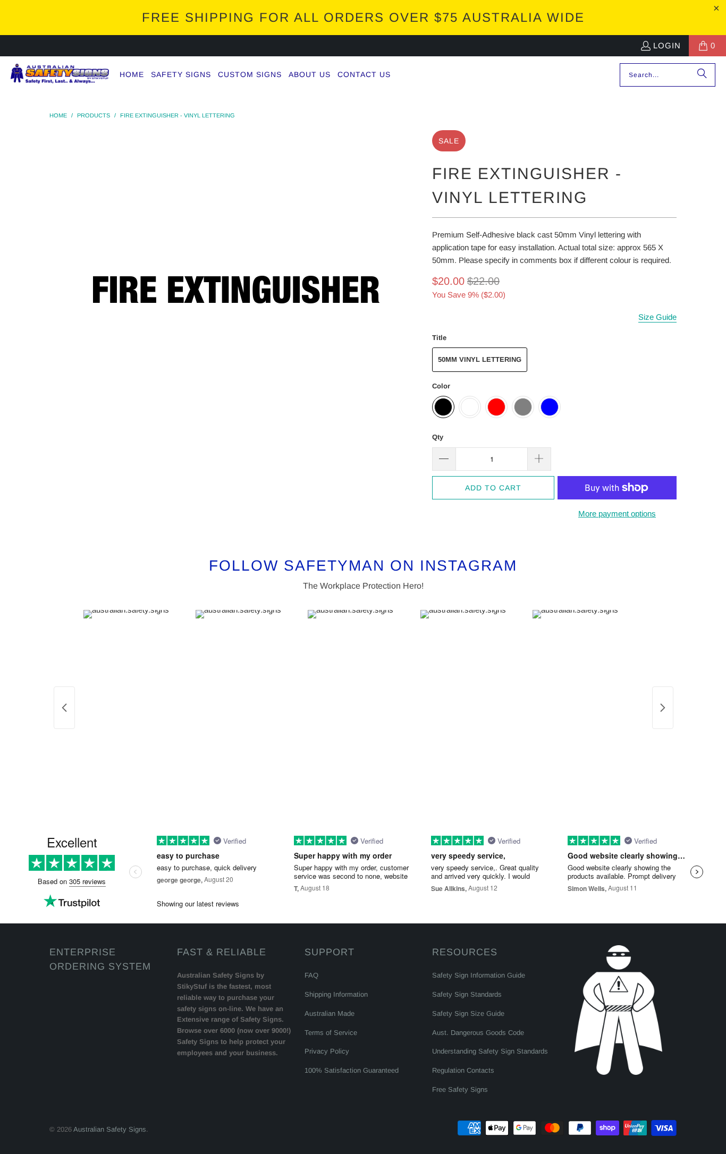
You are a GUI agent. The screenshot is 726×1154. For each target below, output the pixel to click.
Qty (437, 437)
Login (667, 45)
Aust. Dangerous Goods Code (478, 1033)
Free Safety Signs (460, 1089)
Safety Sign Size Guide (468, 1013)
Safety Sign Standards (467, 994)
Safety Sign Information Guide (478, 975)
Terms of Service (331, 1033)
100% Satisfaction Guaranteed (352, 1070)
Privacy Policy (327, 1051)
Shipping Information (336, 994)
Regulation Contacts (463, 1070)
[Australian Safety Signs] (60, 75)
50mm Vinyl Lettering (479, 359)
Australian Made (329, 1013)
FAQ (311, 975)
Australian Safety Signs (109, 1129)
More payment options (617, 513)
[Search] (702, 75)
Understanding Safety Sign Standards (490, 1051)
